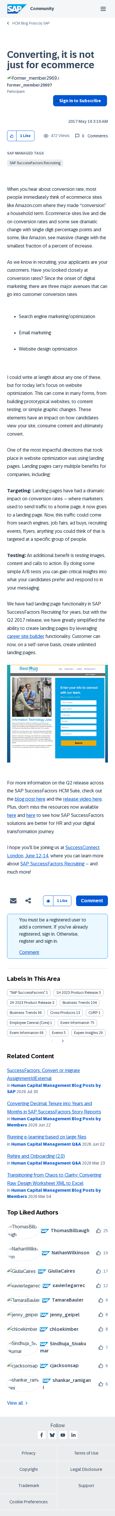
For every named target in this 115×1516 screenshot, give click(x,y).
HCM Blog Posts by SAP (31, 23)
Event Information (74, 1023)
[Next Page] (62, 1041)
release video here (82, 799)
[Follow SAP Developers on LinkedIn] (73, 1435)
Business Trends (76, 1003)
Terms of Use (86, 1453)
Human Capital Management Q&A (46, 1144)
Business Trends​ (23, 1013)
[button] (12, 136)
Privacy (28, 1453)
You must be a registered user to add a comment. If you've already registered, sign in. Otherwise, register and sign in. (53, 930)
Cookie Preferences (28, 1501)
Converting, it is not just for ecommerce (50, 59)
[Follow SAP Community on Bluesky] (52, 1435)
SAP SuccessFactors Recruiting (35, 163)
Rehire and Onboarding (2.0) (36, 1156)
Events (57, 1033)
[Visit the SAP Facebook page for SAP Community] (41, 1435)
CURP (93, 1013)
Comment (29, 952)
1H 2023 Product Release (77, 993)
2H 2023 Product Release (30, 1003)
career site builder (25, 636)
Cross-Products (62, 1013)
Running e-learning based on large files (46, 1136)
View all (15, 1403)
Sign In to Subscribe (80, 100)
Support (86, 1485)
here (11, 815)
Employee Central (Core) (29, 1023)
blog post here (30, 799)
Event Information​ (24, 1033)
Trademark (28, 1485)
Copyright (28, 1469)
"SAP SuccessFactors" (27, 993)
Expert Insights (86, 1033)
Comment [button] (92, 900)
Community (42, 8)
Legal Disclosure (86, 1469)
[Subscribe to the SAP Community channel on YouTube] (62, 1435)
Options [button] (56, 111)
